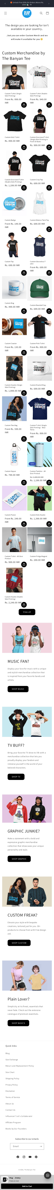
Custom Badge (10, 220)
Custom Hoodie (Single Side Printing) (13, 386)
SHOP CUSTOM (19, 943)
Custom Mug (9, 303)
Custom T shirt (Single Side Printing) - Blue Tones (38, 427)
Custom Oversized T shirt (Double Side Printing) (14, 181)
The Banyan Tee (29, 1170)
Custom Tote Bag (11, 425)
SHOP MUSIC (18, 689)
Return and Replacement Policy (20, 1066)
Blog (8, 1053)
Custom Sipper (10, 471)
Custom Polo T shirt (37, 343)
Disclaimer (10, 1091)
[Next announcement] (49, 4)
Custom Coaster (11, 343)
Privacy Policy (12, 1084)
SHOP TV (16, 776)
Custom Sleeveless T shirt (37, 262)
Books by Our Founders (16, 1128)
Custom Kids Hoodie (37, 515)
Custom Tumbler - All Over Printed (38, 472)
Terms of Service (13, 1097)
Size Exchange (12, 1059)
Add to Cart (27, 1186)
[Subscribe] (41, 1146)
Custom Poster (10, 515)
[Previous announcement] (5, 4)
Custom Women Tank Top (39, 220)
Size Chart (10, 1072)
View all (27, 612)
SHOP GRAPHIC (19, 859)
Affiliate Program (13, 1122)
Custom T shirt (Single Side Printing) (13, 94)
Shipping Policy (12, 1078)
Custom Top (9, 261)
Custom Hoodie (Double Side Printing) (14, 598)
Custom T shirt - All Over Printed (14, 557)
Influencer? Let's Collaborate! (19, 1116)
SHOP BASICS (18, 1023)
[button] (5, 13)
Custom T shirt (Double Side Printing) (38, 94)
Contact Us (10, 1110)
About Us (10, 1103)
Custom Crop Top (36, 180)
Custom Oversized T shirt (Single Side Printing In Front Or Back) (39, 139)
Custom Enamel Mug (37, 385)
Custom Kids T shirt (12, 137)
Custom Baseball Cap (38, 305)
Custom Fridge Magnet (38, 556)
